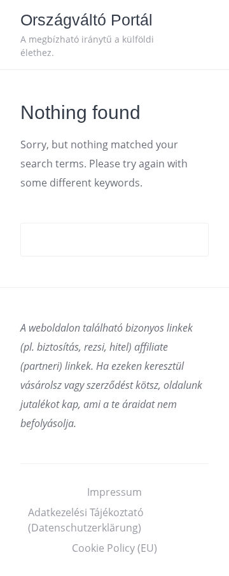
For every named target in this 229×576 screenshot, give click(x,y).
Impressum (114, 492)
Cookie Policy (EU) (114, 548)
